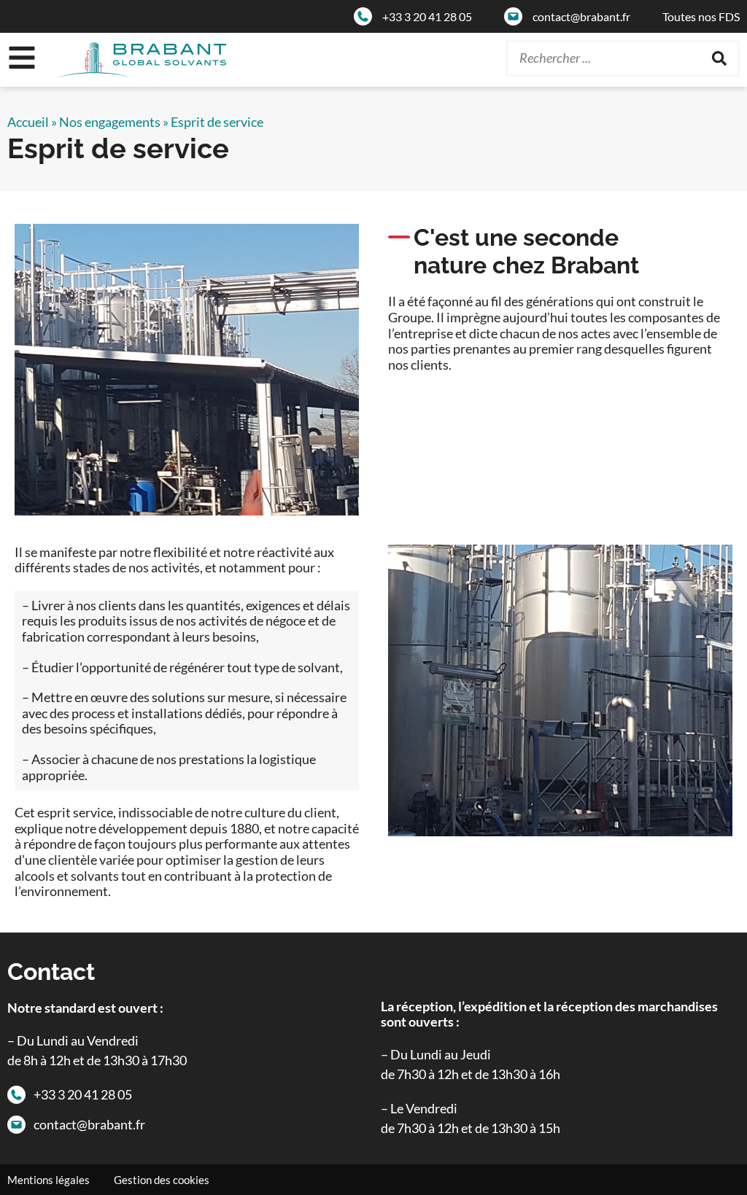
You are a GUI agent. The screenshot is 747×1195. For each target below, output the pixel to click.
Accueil (28, 122)
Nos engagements (109, 122)
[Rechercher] (719, 58)
